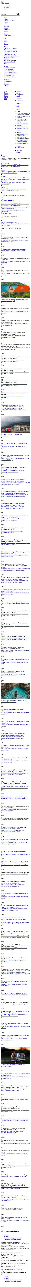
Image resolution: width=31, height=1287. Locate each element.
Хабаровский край (9, 75)
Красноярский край (9, 62)
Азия (5, 17)
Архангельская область (10, 48)
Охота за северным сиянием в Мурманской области (15, 854)
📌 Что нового (5, 163)
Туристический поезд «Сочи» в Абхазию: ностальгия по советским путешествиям (12, 507)
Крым (5, 63)
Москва (6, 66)
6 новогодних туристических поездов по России (14, 874)
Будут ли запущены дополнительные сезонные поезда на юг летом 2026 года (14, 384)
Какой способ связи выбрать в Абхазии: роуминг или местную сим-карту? (14, 300)
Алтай (6, 46)
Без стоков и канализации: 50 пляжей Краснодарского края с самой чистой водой (13, 408)
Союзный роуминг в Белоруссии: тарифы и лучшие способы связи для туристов (15, 543)
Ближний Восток (9, 20)
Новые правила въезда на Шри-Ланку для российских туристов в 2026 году (12, 830)
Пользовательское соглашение (12, 1239)
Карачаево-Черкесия (9, 57)
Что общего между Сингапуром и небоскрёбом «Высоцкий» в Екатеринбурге (14, 1015)
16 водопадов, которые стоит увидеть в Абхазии (14, 1099)
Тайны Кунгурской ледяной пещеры (11, 1209)
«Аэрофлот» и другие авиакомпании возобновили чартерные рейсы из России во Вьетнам (15, 923)
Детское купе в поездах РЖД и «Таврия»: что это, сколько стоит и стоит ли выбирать (15, 165)
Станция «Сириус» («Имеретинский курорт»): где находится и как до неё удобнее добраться (15, 773)
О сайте (6, 1235)
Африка (6, 19)
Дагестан (6, 52)
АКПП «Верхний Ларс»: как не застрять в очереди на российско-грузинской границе (15, 1187)
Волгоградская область (10, 51)
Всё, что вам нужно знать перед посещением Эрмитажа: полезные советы (13, 360)
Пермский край (8, 69)
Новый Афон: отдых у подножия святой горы (14, 1176)
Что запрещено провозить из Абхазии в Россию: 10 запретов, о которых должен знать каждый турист (15, 936)
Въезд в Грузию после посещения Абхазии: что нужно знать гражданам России (14, 909)
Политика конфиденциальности (13, 1238)
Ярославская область (10, 76)
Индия (6, 28)
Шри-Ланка (7, 35)
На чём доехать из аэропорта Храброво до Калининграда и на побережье (12, 471)
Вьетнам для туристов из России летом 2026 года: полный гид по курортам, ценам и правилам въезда (15, 178)
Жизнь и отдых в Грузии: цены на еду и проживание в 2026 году (12, 531)
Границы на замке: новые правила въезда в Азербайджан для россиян (13, 336)
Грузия (6, 85)
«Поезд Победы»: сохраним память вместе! (13, 250)
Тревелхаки (4, 181)
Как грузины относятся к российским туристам (14, 819)
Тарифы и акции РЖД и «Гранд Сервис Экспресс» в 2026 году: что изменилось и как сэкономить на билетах (15, 788)
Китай (6, 31)
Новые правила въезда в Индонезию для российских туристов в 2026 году (12, 885)
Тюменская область (9, 73)
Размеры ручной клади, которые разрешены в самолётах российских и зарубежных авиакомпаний (15, 972)
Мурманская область (10, 67)
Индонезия (7, 29)
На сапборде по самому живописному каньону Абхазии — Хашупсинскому (14, 701)
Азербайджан (8, 81)
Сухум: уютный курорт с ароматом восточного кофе (15, 1143)
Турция (6, 44)
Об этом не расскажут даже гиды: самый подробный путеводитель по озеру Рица (12, 737)
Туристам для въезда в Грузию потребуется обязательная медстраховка (13, 675)
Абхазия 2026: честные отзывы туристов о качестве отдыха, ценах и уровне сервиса (15, 483)
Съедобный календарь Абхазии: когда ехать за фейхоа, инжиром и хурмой (14, 843)
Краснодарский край (10, 60)
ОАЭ (5, 41)
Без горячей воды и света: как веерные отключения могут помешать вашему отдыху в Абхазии (15, 569)
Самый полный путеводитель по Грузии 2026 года (15, 865)
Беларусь (8, 7)
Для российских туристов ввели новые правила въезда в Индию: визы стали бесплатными (14, 495)
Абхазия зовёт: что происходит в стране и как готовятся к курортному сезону (13, 189)
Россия (8, 8)
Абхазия (8, 5)
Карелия (6, 59)
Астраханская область (10, 49)
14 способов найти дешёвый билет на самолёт (14, 994)
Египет (6, 38)
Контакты (7, 1236)
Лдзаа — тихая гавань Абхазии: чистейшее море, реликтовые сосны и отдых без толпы (14, 581)
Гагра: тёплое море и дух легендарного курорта (14, 1003)
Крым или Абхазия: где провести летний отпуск (14, 1120)
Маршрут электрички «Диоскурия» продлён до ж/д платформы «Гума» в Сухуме (15, 172)
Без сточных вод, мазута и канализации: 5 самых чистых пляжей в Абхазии (14, 614)
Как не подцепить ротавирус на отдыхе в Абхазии (15, 603)
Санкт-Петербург (9, 70)
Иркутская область (9, 54)
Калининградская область (11, 56)
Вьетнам (6, 26)
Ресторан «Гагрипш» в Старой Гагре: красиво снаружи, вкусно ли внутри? (14, 519)
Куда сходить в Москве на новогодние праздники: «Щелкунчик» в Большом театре (15, 1089)
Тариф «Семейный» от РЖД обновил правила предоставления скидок (14, 948)
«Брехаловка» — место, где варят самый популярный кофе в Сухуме (12, 1131)
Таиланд (6, 34)
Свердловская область (10, 72)
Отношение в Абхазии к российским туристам (14, 798)
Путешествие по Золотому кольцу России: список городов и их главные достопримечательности (15, 638)
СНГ (5, 23)
